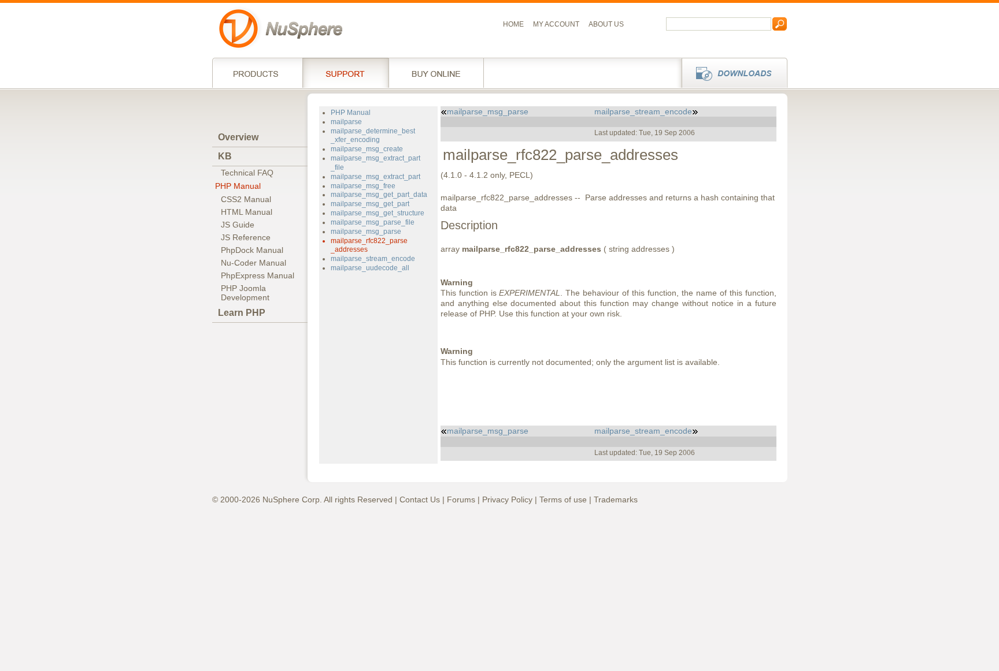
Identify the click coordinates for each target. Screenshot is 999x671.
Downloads (731, 73)
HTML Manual (246, 212)
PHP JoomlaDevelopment (245, 293)
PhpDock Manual (252, 250)
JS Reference (246, 237)
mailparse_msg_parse (366, 232)
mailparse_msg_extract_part (375, 177)
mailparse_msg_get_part (370, 204)
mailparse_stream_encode (373, 259)
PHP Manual (238, 186)
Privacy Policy (507, 499)
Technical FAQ (247, 172)
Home (513, 24)
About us (606, 24)
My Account (556, 24)
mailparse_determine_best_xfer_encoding (373, 135)
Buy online (436, 73)
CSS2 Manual (246, 199)
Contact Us (419, 499)
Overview (238, 137)
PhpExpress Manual (257, 275)
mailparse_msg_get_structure (377, 213)
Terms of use (563, 499)
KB (225, 156)
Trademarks (616, 499)
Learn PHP (241, 313)
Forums (461, 499)
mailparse (346, 122)
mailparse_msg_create (367, 149)
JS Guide (237, 224)
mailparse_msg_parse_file (373, 222)
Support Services (345, 73)
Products (257, 73)
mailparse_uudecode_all (370, 268)
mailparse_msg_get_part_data (379, 195)
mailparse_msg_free (363, 186)
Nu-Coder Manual (253, 262)
